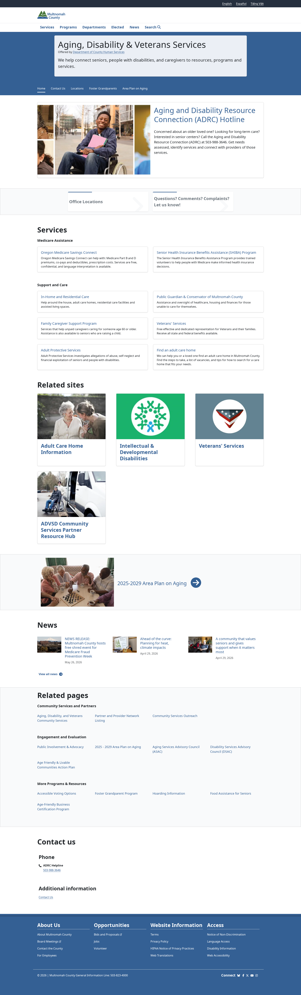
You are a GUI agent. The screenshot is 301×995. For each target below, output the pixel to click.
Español (241, 4)
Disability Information (221, 948)
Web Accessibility (218, 955)
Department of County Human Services (99, 52)
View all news (48, 674)
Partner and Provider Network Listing (117, 718)
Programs (68, 27)
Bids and (106, 934)
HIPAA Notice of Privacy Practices (172, 948)
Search (150, 27)
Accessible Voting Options (56, 793)
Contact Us (58, 88)
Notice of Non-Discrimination (226, 934)
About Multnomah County (54, 934)
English (227, 4)
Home (41, 88)
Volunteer (100, 948)
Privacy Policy (159, 941)
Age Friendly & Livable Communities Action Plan (56, 764)
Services (47, 27)
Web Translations (161, 955)
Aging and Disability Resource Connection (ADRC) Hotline (204, 114)
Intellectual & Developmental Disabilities (139, 452)
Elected (117, 27)
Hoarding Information (169, 793)
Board (47, 941)
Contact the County (50, 948)
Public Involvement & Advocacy (60, 747)
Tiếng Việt (257, 4)
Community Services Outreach (175, 716)
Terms (154, 934)
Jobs (96, 941)
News (134, 27)
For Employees (47, 955)
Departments (94, 27)
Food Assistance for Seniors (230, 793)
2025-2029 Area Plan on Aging (152, 583)
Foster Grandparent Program (116, 793)
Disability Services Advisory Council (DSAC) (230, 749)
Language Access (218, 941)
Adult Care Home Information (62, 448)
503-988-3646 (52, 870)
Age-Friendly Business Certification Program (53, 806)
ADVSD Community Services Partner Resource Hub (64, 529)
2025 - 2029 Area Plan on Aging (118, 747)
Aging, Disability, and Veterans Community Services (60, 718)
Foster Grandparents (103, 88)
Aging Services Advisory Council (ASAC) (176, 749)
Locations (77, 88)
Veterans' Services (221, 445)
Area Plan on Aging (135, 88)
